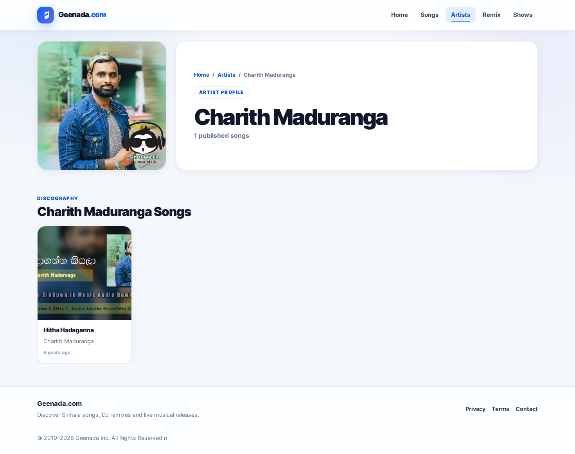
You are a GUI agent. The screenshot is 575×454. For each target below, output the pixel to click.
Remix (492, 14)
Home (399, 14)
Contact (527, 408)
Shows (522, 14)
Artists (460, 14)
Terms (500, 408)
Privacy (475, 408)
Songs (429, 14)
